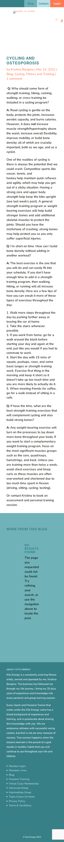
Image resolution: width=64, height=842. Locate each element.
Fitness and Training (40, 74)
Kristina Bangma (22, 69)
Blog (31, 3)
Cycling (20, 74)
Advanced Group (18, 788)
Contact (43, 3)
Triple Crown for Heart (22, 796)
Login (57, 3)
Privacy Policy (17, 801)
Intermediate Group (20, 792)
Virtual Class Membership (24, 783)
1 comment (14, 79)
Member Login (17, 766)
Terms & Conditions (20, 805)
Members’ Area (17, 770)
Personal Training (19, 779)
